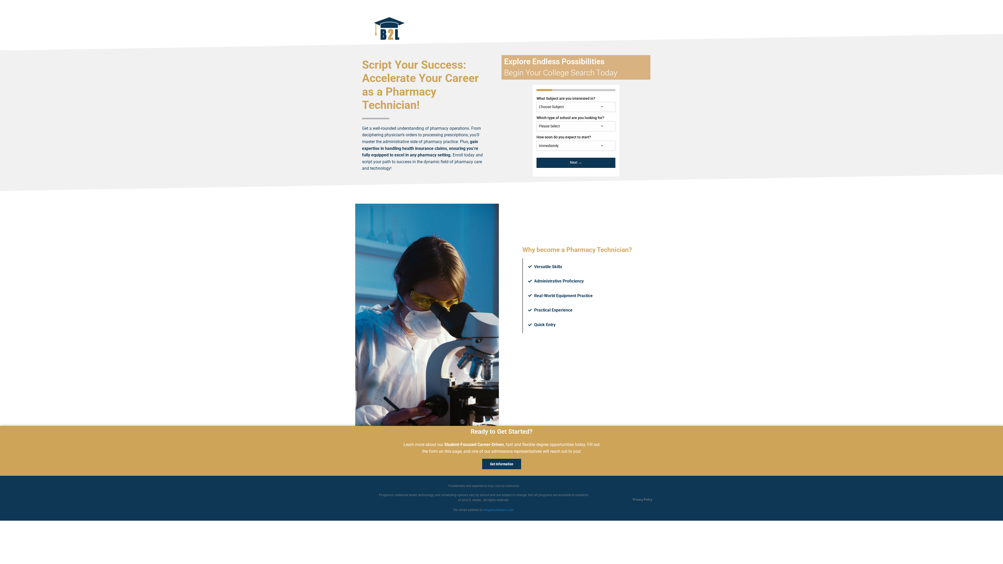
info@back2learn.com (498, 510)
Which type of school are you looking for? (570, 118)
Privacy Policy (642, 499)
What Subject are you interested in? (566, 98)
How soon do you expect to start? (564, 137)
